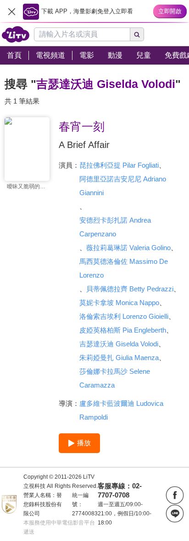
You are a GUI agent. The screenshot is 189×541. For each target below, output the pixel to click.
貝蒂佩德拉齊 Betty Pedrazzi (129, 289)
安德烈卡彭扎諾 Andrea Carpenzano (115, 227)
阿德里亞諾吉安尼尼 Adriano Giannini (122, 186)
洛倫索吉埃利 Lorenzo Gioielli (123, 316)
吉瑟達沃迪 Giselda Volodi (118, 344)
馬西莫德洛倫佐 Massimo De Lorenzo (123, 268)
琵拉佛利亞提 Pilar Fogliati (119, 165)
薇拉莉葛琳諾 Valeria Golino (128, 247)
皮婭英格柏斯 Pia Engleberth (122, 330)
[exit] (11, 11)
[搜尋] (137, 34)
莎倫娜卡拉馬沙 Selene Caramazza (114, 378)
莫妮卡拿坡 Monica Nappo (119, 302)
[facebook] (175, 495)
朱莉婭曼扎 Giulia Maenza (119, 357)
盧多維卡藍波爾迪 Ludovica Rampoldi (121, 410)
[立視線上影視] (15, 34)
